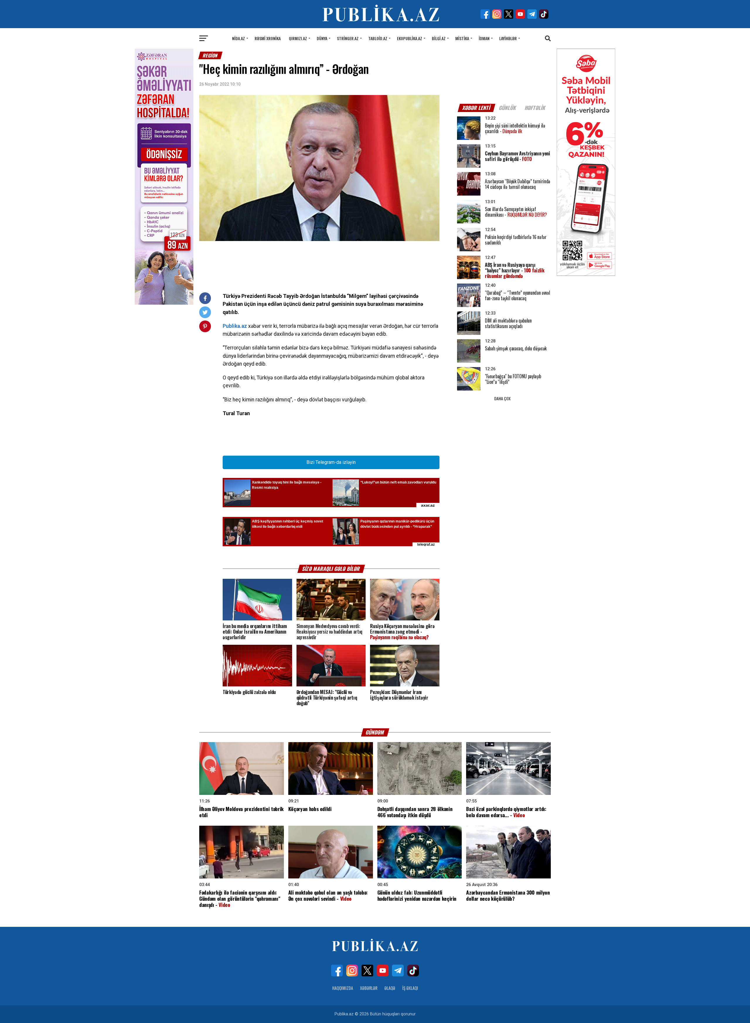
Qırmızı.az (298, 38)
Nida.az (238, 38)
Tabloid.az (377, 38)
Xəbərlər (368, 988)
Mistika (462, 38)
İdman (484, 38)
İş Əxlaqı (410, 988)
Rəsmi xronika (268, 38)
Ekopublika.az (409, 38)
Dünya (322, 38)
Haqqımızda (342, 988)
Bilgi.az (439, 38)
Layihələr (508, 38)
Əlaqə (389, 988)
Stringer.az (348, 38)
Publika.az (235, 326)
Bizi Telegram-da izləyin (331, 462)
